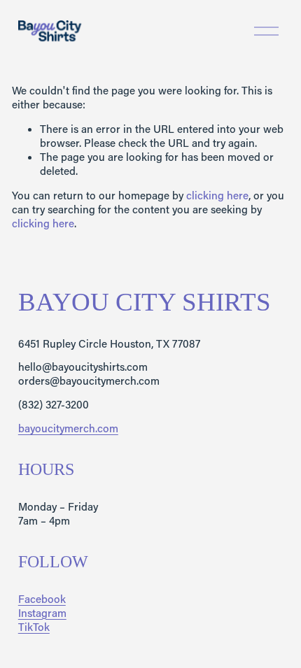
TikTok (34, 627)
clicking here (217, 195)
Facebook (42, 599)
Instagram (42, 613)
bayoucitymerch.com (68, 428)
